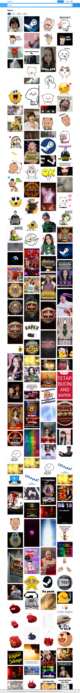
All (9, 13)
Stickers (19, 13)
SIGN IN (67, 1)
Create (61, 1)
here (61, 691)
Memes (25, 13)
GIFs (13, 13)
